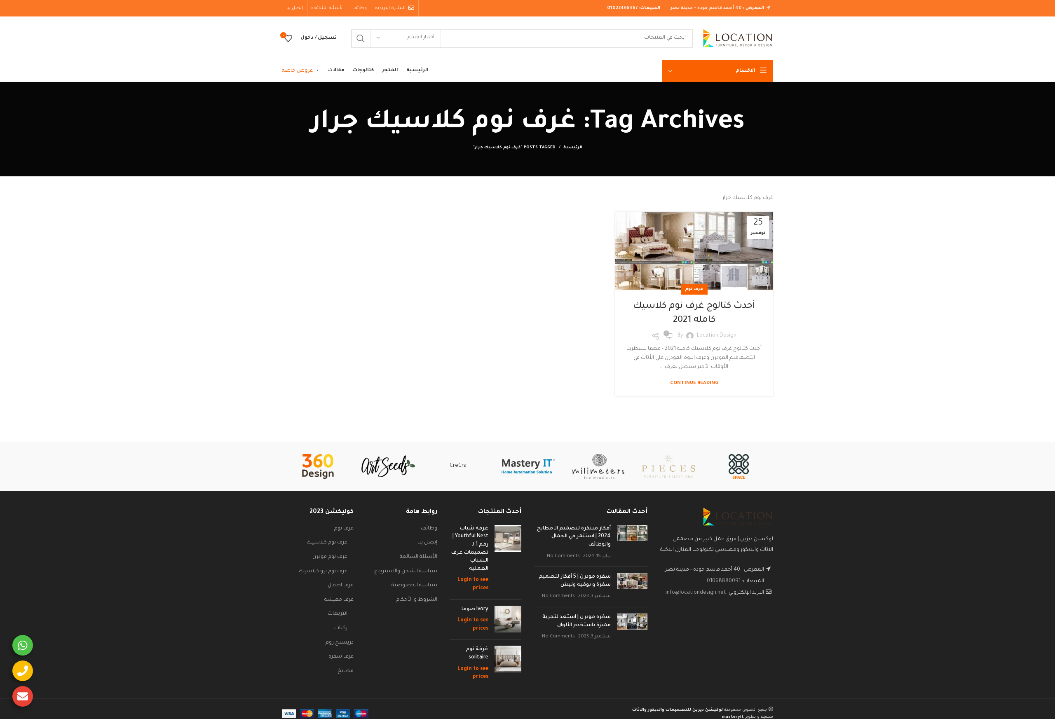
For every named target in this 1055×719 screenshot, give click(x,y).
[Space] (738, 466)
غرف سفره (341, 657)
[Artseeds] (388, 466)
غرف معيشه (339, 600)
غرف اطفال (341, 585)
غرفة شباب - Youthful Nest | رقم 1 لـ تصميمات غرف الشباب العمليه (469, 549)
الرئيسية (572, 147)
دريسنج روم (340, 643)
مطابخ (346, 671)
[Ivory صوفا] (508, 619)
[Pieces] (668, 466)
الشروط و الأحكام (416, 600)
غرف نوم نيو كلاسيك (323, 571)
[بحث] (360, 38)
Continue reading (694, 383)
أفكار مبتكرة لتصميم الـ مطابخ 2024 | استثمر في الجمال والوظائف (574, 537)
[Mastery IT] (528, 466)
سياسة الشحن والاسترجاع (405, 571)
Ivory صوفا (475, 609)
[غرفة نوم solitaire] (508, 663)
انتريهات (337, 614)
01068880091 (724, 581)
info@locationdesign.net (696, 593)
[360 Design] (318, 466)
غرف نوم (694, 289)
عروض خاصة (297, 71)
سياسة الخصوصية (414, 585)
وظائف (429, 529)
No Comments (563, 556)
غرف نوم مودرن (329, 557)
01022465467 (622, 8)
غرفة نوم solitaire (477, 653)
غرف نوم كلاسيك (327, 543)
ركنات (340, 628)
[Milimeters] (598, 466)
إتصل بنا (427, 543)
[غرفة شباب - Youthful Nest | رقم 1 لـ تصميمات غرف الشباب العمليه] (508, 559)
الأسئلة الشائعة (418, 557)
